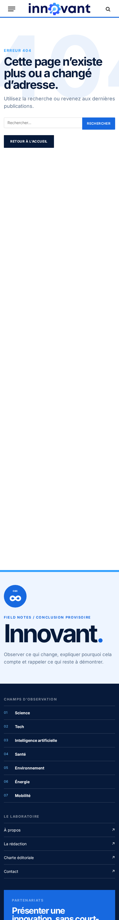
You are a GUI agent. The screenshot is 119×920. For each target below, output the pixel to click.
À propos (59, 830)
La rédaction (59, 843)
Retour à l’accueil (29, 141)
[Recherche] (107, 9)
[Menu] (12, 9)
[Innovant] (59, 9)
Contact (59, 871)
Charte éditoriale (59, 857)
